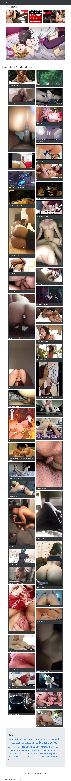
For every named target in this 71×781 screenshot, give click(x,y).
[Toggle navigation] (67, 2)
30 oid (41, 754)
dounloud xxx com (14, 747)
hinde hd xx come (42, 739)
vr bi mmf (20, 753)
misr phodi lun (36, 757)
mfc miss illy (48, 754)
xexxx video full (49, 756)
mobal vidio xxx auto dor (20, 739)
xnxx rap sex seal (22, 756)
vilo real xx (35, 751)
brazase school (48, 742)
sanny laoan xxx (23, 750)
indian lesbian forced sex (37, 747)
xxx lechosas (46, 750)
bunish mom (32, 753)
